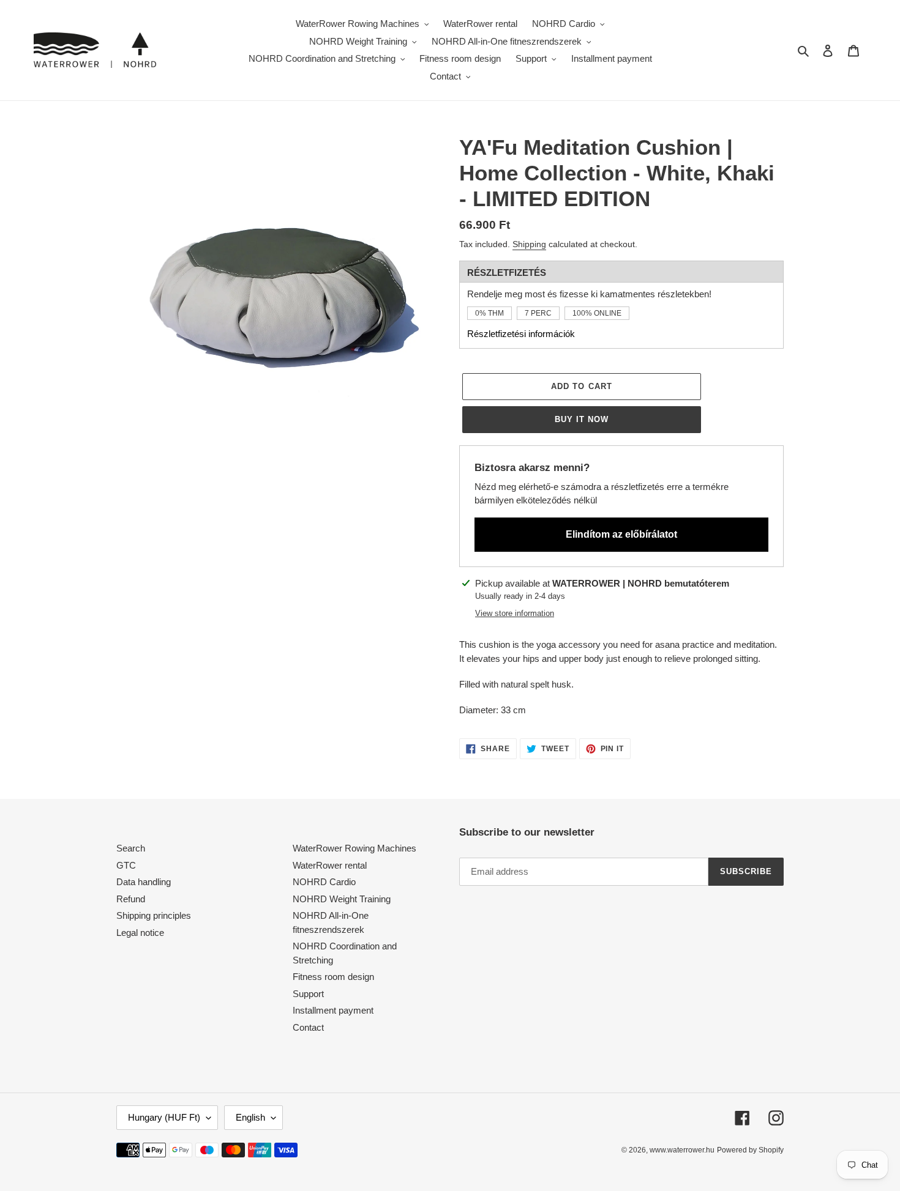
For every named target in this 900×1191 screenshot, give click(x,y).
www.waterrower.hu (682, 1150)
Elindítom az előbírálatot (621, 534)
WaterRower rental (330, 865)
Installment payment (333, 1010)
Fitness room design (333, 976)
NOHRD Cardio (324, 882)
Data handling (143, 882)
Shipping (529, 244)
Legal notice (140, 932)
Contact (308, 1027)
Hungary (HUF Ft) (164, 1117)
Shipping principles (153, 915)
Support (308, 994)
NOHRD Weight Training (342, 899)
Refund (130, 899)
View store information (514, 613)
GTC (126, 865)
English (250, 1117)
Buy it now (582, 419)
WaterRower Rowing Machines (354, 848)
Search (130, 848)
